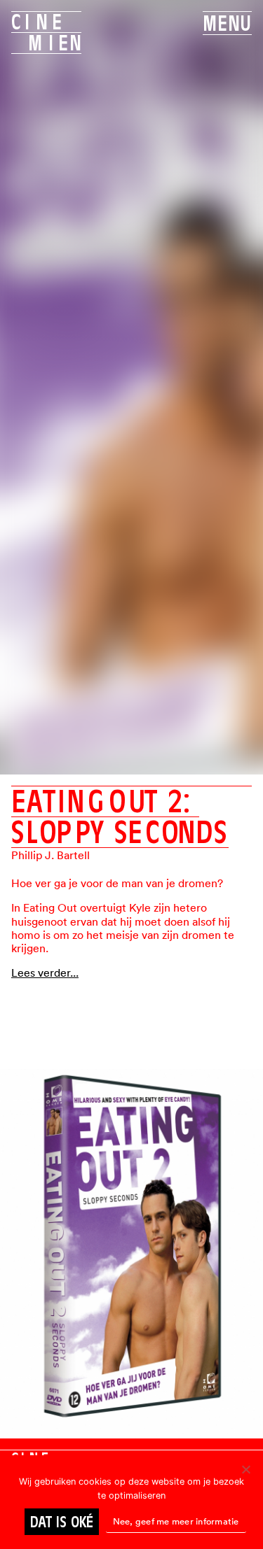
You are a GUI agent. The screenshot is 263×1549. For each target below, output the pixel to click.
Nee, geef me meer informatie (176, 1521)
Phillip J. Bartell (50, 855)
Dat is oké (61, 1521)
